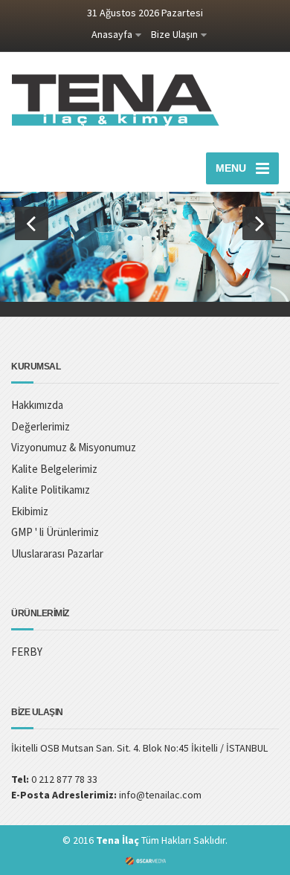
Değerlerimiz (40, 426)
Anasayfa (111, 34)
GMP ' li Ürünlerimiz (55, 532)
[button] (31, 223)
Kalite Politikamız (50, 489)
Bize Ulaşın (174, 34)
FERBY (26, 652)
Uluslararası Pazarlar (57, 553)
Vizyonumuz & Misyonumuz (73, 447)
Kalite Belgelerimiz (54, 469)
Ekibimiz (29, 511)
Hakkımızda (37, 405)
